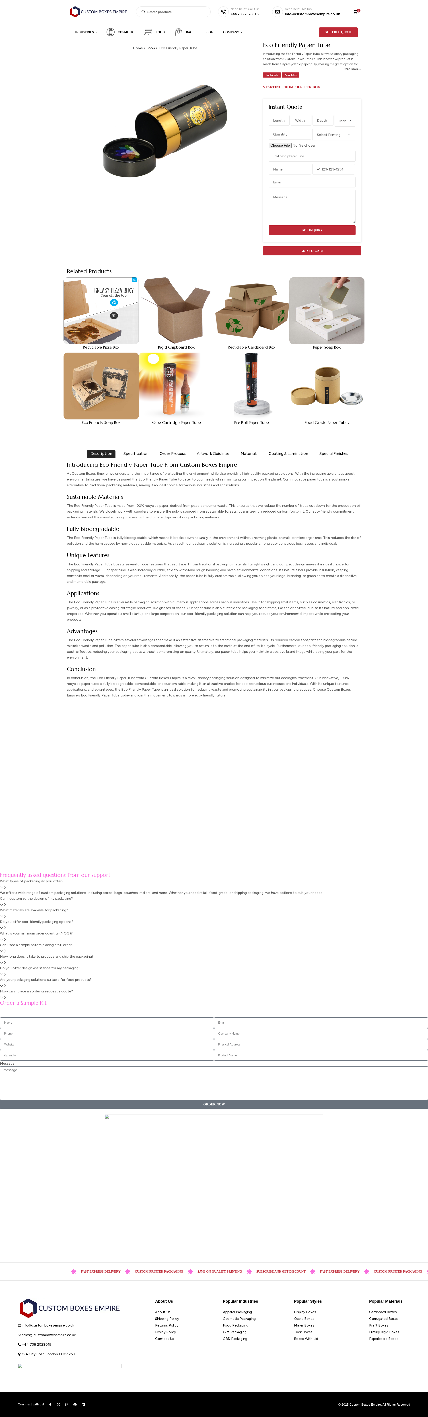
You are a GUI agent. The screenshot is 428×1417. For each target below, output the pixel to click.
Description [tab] (101, 453)
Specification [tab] (135, 453)
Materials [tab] (249, 453)
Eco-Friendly (272, 75)
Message (7, 1063)
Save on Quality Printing (194, 1271)
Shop (151, 48)
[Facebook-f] (50, 1405)
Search (143, 11)
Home (138, 48)
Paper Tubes (290, 75)
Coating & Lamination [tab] (288, 453)
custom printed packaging (133, 1271)
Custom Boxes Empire (365, 1404)
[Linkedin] (83, 1405)
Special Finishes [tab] (333, 453)
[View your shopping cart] (355, 12)
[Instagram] (67, 1405)
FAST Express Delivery (75, 1271)
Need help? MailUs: (299, 9)
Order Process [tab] (173, 453)
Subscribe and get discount (255, 1271)
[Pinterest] (75, 1405)
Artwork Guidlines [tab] (213, 453)
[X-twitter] (59, 1405)
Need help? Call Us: (245, 9)
